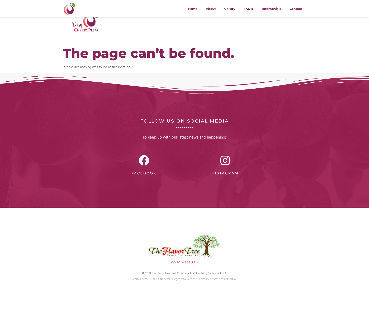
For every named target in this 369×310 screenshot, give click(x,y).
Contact (296, 9)
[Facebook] (144, 160)
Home (192, 9)
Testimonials (271, 9)
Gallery (229, 9)
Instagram (225, 173)
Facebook (144, 173)
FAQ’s (248, 9)
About (211, 9)
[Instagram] (225, 160)
